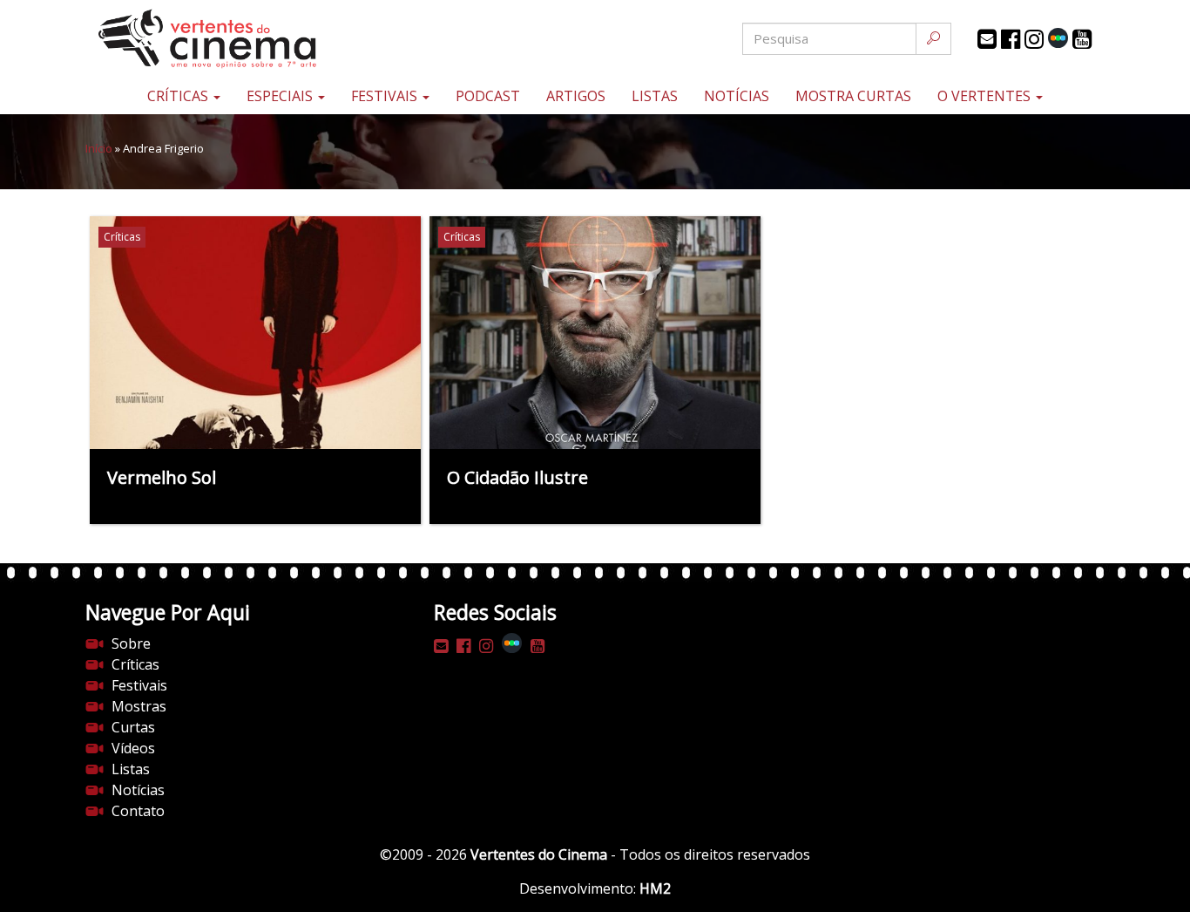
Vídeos (133, 748)
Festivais (386, 95)
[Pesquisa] (933, 39)
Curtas (133, 727)
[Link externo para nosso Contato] (987, 39)
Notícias (736, 95)
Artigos (575, 95)
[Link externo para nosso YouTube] (1082, 39)
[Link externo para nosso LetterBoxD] (1058, 38)
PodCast (488, 95)
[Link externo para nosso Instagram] (1034, 39)
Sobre (131, 643)
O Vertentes (985, 95)
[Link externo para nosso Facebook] (1010, 39)
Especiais (281, 95)
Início (98, 148)
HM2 (655, 888)
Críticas (179, 95)
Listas (655, 95)
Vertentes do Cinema (538, 854)
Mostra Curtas (853, 95)
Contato (138, 810)
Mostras (139, 706)
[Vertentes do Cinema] (255, 39)
